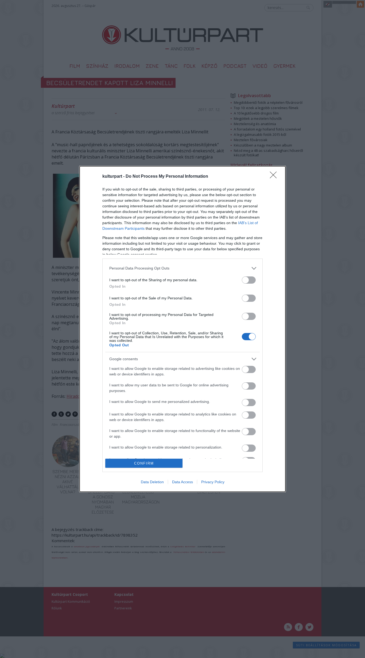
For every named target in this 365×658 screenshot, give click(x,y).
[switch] (249, 280)
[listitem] (182, 268)
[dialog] (182, 329)
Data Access (182, 482)
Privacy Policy (212, 482)
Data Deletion (152, 482)
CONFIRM (144, 463)
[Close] (275, 177)
